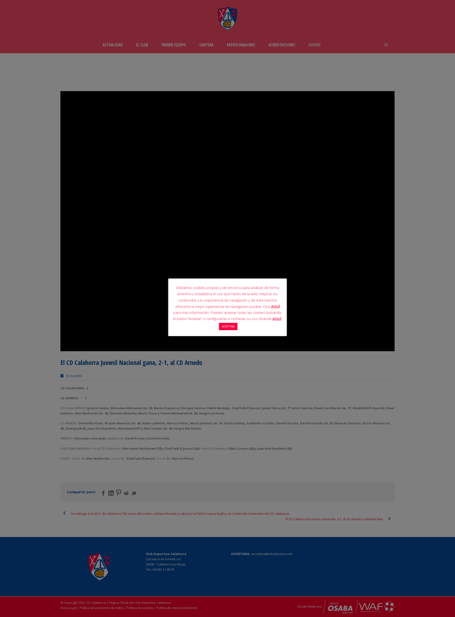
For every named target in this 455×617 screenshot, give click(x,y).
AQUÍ (275, 306)
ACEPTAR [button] (228, 326)
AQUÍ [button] (277, 318)
